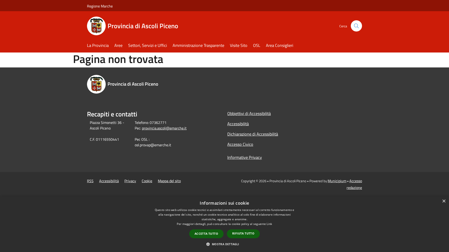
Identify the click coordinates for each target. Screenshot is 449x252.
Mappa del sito (169, 181)
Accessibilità (238, 124)
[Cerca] (356, 26)
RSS (90, 181)
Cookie (147, 181)
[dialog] (224, 224)
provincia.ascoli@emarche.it (164, 128)
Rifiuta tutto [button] (243, 233)
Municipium (337, 181)
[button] (224, 244)
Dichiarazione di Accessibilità (252, 134)
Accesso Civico (240, 144)
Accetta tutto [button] (206, 234)
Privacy (130, 181)
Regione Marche (100, 6)
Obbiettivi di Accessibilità (249, 113)
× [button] (443, 201)
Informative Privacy (244, 157)
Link (269, 224)
